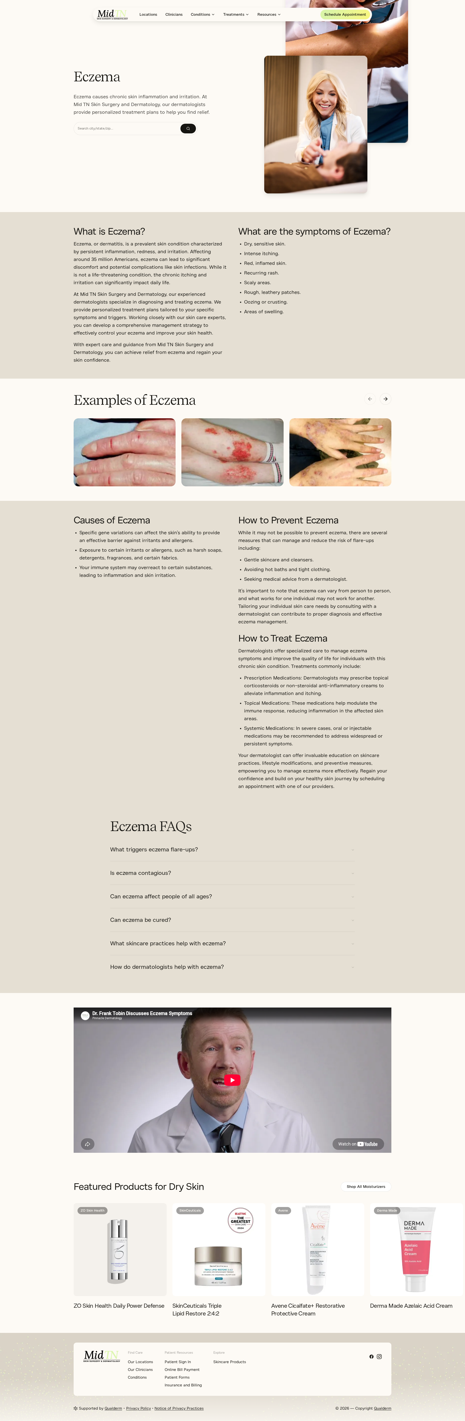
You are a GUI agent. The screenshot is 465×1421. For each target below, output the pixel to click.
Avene (283, 1210)
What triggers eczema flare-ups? (154, 849)
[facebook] (371, 1356)
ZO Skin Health (92, 1210)
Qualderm (113, 1408)
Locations (148, 14)
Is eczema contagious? (140, 873)
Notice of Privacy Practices (179, 1408)
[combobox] (127, 128)
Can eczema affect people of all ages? (161, 896)
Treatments (233, 14)
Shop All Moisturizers (366, 1186)
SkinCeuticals (190, 1210)
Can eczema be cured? (140, 920)
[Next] (428, 1250)
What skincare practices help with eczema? (168, 943)
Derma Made (387, 1210)
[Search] (188, 128)
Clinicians (174, 14)
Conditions (200, 14)
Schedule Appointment (345, 14)
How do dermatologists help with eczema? (167, 966)
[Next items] (385, 399)
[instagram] (379, 1356)
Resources (266, 14)
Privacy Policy (138, 1408)
